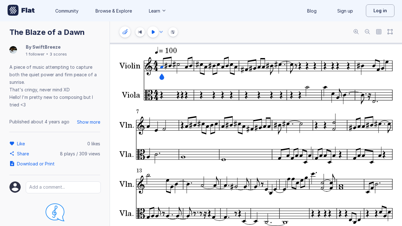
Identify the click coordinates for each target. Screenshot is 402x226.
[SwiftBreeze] (13, 50)
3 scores (58, 53)
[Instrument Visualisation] (173, 32)
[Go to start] (140, 32)
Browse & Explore (113, 10)
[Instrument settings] (125, 32)
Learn (154, 10)
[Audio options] (161, 32)
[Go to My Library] (21, 11)
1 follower (35, 53)
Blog (312, 10)
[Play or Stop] (153, 32)
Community (67, 10)
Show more (88, 122)
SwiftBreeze (46, 47)
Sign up (345, 10)
